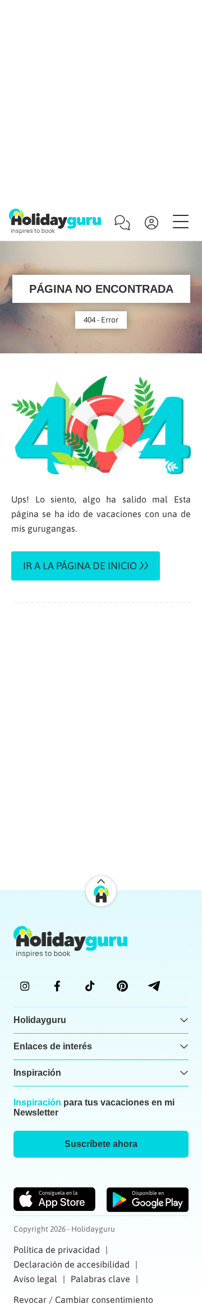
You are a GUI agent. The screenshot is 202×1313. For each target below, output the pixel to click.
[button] (101, 1144)
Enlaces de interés (52, 1046)
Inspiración (37, 1072)
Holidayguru (39, 1020)
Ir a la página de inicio (80, 566)
